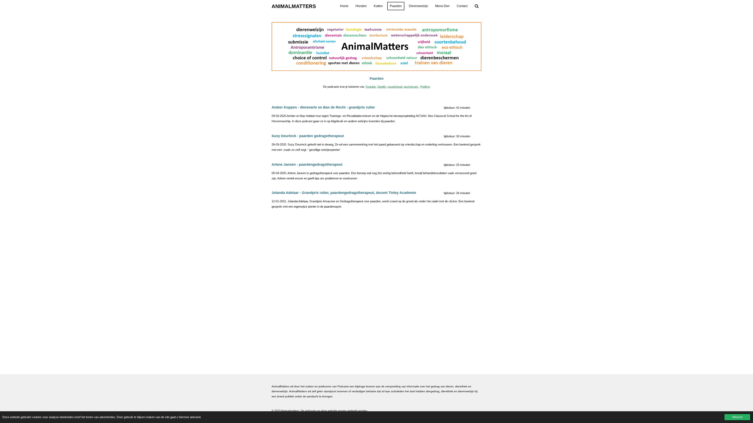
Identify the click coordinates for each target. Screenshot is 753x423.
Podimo (425, 86)
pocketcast (411, 86)
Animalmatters (294, 6)
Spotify (381, 86)
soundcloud (394, 86)
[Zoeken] (476, 6)
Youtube (370, 86)
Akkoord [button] (737, 417)
